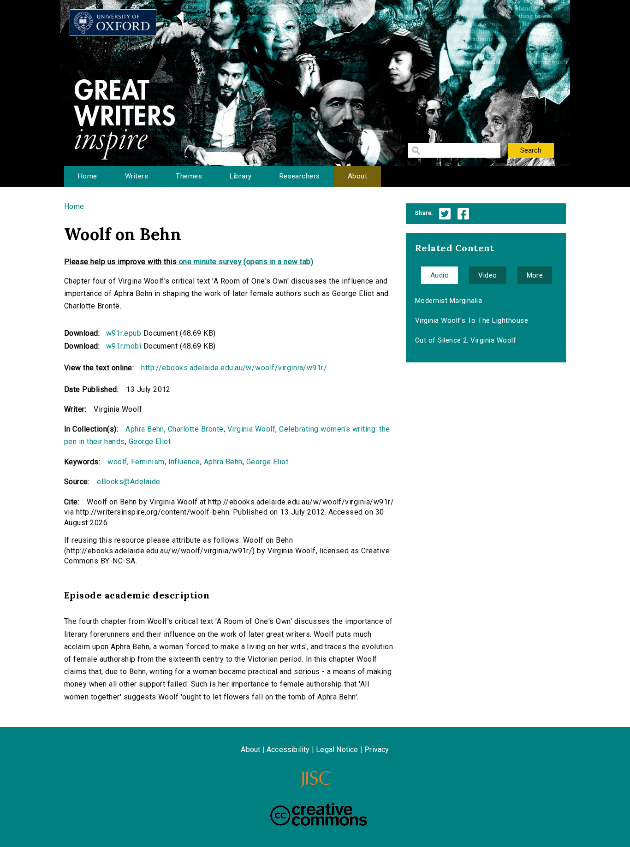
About (357, 176)
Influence (184, 461)
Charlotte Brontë (196, 429)
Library (240, 176)
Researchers (299, 176)
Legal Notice (337, 749)
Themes (189, 176)
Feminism (148, 461)
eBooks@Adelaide (128, 481)
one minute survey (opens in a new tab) (246, 261)
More (535, 275)
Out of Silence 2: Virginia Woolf (465, 340)
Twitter (445, 213)
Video (487, 275)
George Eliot (150, 441)
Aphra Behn (144, 429)
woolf (117, 461)
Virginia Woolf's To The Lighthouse (471, 320)
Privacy (376, 749)
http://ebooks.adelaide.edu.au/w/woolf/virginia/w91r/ (234, 367)
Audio (439, 275)
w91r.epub (123, 333)
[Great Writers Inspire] (113, 23)
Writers (136, 176)
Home (87, 176)
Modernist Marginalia (448, 300)
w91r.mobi (123, 346)
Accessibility (288, 749)
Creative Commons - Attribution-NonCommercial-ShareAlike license (318, 814)
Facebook (463, 213)
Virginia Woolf (251, 429)
